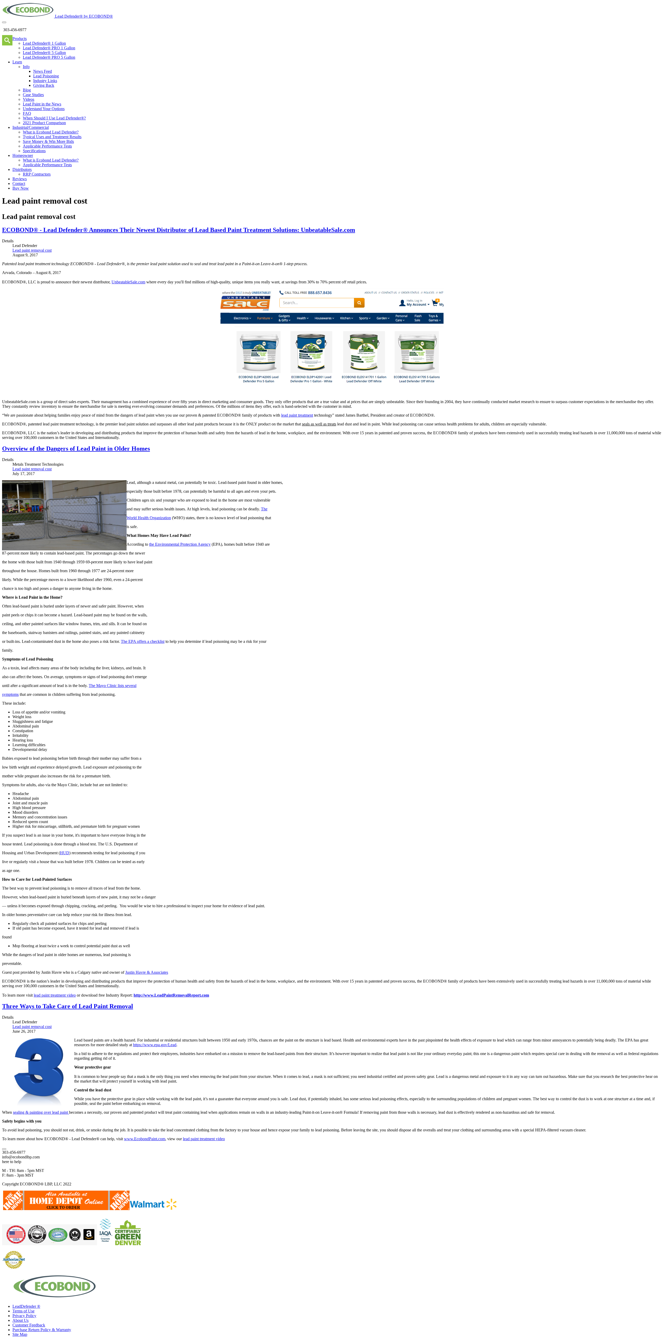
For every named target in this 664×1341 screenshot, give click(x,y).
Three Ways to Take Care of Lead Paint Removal (67, 1006)
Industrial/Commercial (30, 127)
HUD (64, 853)
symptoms (10, 694)
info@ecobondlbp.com (21, 1157)
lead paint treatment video (55, 995)
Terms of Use (23, 1311)
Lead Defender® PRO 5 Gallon (49, 57)
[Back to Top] (4, 1149)
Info (26, 66)
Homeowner (22, 155)
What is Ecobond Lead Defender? (51, 132)
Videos (28, 99)
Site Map (19, 1334)
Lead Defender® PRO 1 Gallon (49, 48)
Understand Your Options (44, 108)
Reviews (19, 179)
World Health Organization (149, 518)
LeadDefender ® (26, 1306)
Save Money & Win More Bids (48, 141)
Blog (27, 90)
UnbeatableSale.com (128, 282)
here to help (11, 1161)
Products (19, 38)
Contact (18, 183)
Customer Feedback (28, 1325)
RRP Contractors (37, 174)
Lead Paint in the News (42, 104)
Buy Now (20, 188)
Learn (17, 62)
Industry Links (45, 80)
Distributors (22, 169)
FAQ (27, 113)
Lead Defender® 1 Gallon (44, 43)
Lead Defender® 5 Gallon (44, 52)
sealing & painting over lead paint (41, 1112)
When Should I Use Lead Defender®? (54, 118)
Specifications (34, 151)
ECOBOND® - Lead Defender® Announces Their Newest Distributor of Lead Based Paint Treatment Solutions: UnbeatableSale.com (178, 229)
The (264, 509)
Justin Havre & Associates (146, 972)
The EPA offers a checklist (142, 641)
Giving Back (43, 85)
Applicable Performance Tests (47, 146)
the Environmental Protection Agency (180, 544)
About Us (20, 1320)
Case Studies (33, 94)
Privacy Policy (24, 1315)
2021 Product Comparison (44, 123)
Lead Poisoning (46, 76)
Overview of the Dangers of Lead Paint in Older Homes (76, 448)
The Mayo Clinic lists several (112, 685)
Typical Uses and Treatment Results (52, 137)
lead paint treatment (297, 415)
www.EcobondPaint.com (144, 1139)
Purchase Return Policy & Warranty (41, 1329)
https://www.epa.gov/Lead (154, 1045)
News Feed (42, 71)
